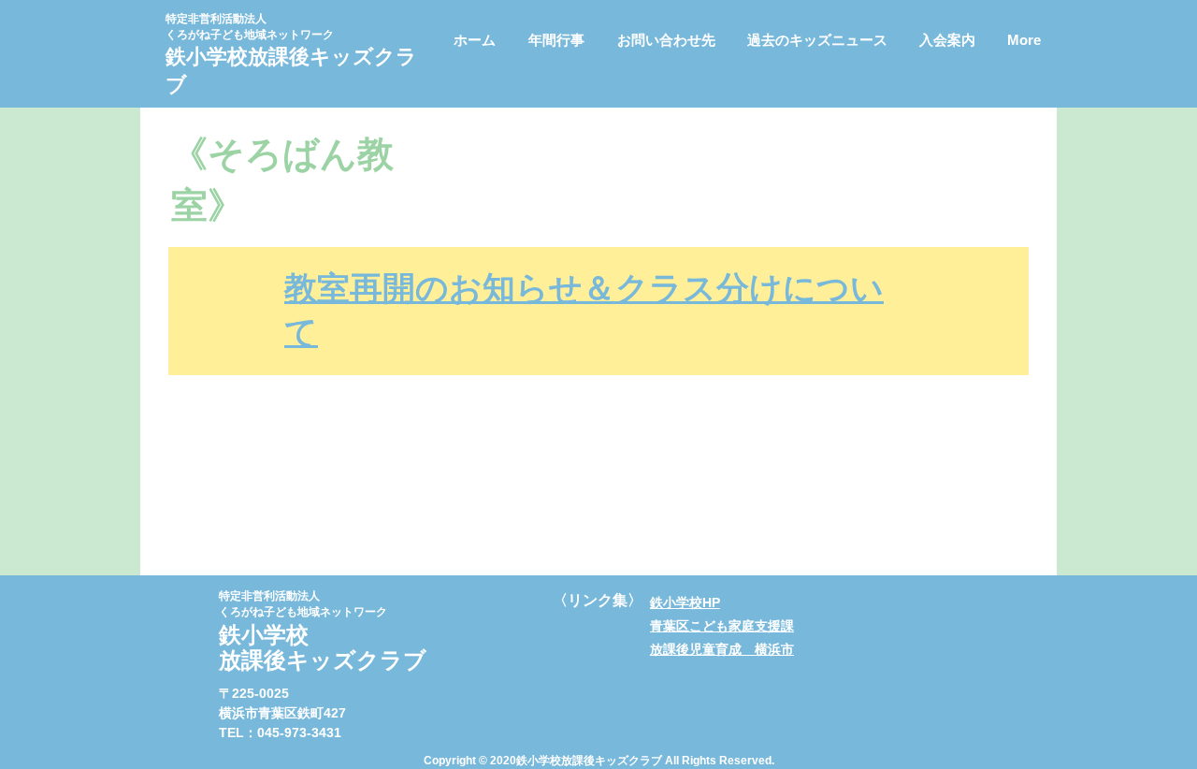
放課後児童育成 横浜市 (722, 649)
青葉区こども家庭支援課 (722, 625)
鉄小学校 (207, 56)
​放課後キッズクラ (332, 56)
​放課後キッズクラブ (322, 660)
